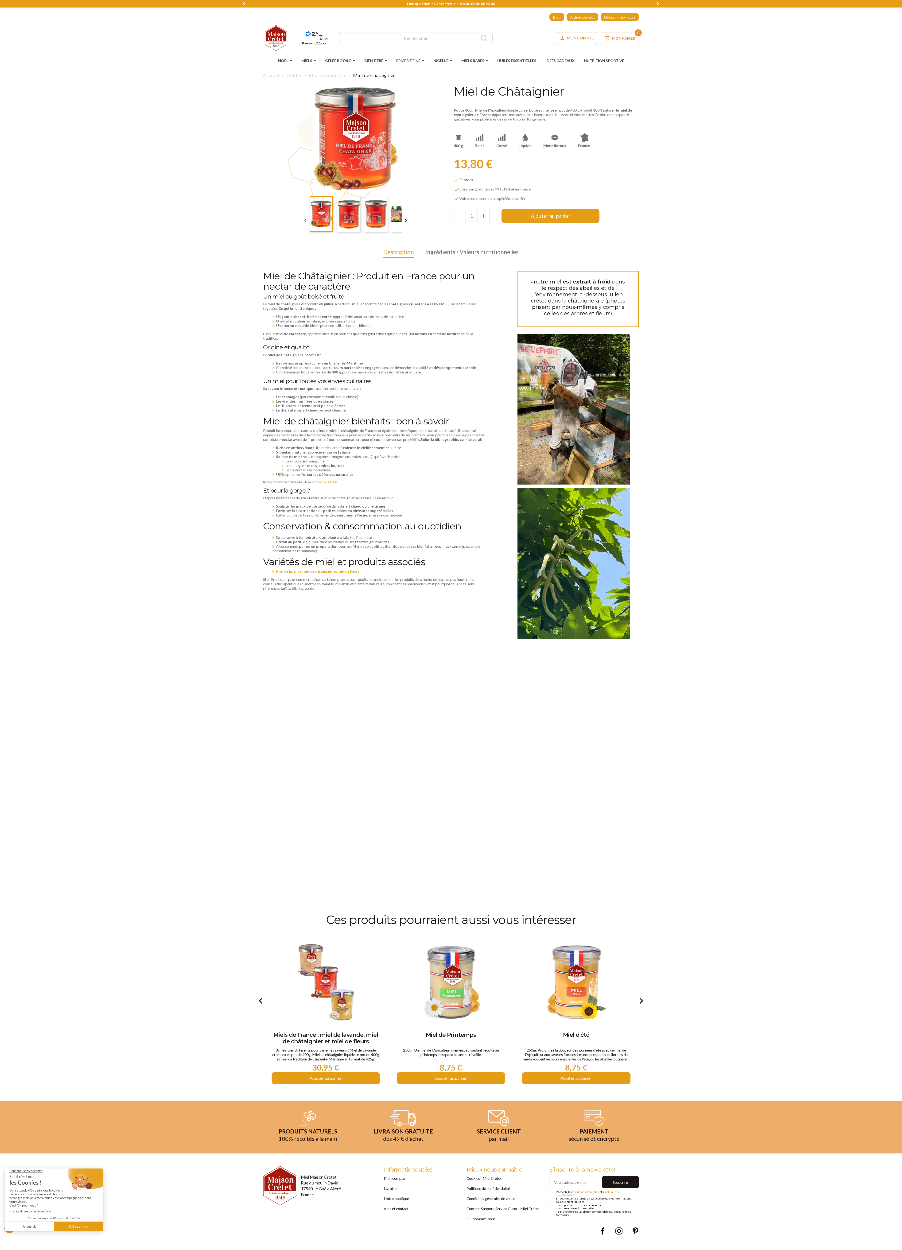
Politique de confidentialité (488, 1188)
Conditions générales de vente (491, 1198)
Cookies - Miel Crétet (484, 1178)
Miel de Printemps (326, 1035)
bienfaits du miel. (328, 481)
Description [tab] (398, 251)
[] (484, 38)
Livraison (391, 1188)
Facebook (602, 1230)
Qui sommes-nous (481, 1218)
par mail (499, 1138)
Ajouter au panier (550, 216)
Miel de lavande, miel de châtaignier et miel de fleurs (317, 571)
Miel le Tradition (576, 1035)
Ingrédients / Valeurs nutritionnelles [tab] (472, 251)
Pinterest (635, 1230)
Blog (557, 17)
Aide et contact (582, 17)
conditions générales (585, 1192)
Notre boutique (396, 1198)
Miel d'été (451, 1035)
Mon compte (394, 1178)
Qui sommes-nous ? (619, 17)
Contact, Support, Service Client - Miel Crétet (503, 1208)
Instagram (618, 1230)
